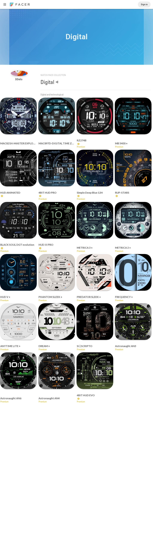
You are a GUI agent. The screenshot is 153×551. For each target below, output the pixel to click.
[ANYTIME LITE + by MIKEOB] (18, 321)
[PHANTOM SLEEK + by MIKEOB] (56, 272)
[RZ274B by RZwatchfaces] (94, 116)
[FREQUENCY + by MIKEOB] (133, 272)
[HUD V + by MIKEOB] (18, 272)
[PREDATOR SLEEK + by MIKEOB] (94, 272)
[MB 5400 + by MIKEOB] (133, 116)
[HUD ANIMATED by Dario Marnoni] (18, 168)
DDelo (19, 79)
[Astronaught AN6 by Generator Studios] (18, 370)
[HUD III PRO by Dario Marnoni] (56, 220)
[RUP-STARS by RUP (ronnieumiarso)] (133, 168)
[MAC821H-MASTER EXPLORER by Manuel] (18, 116)
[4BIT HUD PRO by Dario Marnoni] (56, 168)
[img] (19, 73)
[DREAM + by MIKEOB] (56, 321)
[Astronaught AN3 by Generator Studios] (133, 321)
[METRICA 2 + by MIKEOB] (133, 220)
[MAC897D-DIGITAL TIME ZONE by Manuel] (56, 116)
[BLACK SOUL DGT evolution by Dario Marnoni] (18, 220)
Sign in (144, 4)
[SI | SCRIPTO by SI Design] (94, 321)
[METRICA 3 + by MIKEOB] (94, 220)
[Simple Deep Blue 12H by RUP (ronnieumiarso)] (94, 168)
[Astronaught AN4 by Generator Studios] (56, 370)
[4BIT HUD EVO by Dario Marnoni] (94, 370)
